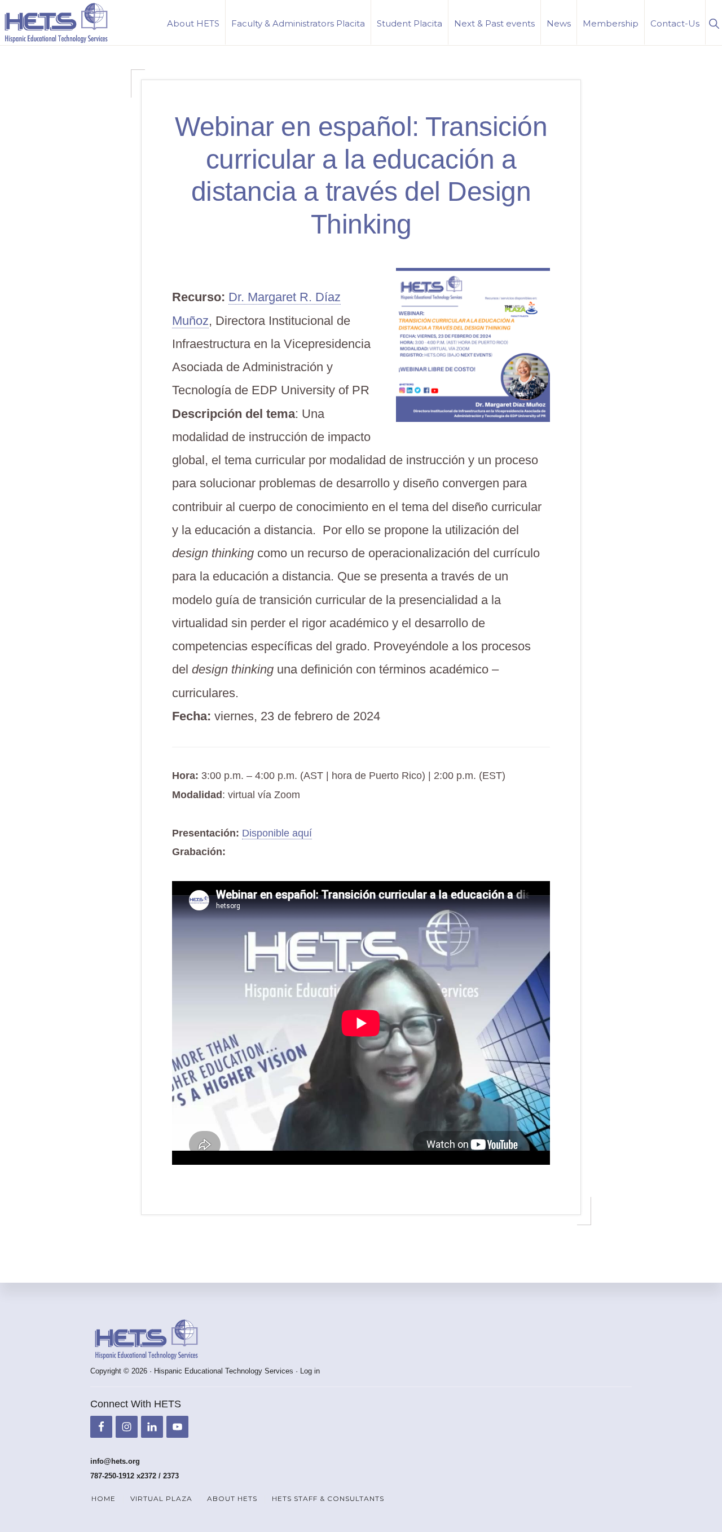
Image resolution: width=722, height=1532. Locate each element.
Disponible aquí (277, 833)
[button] (714, 22)
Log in (310, 1371)
